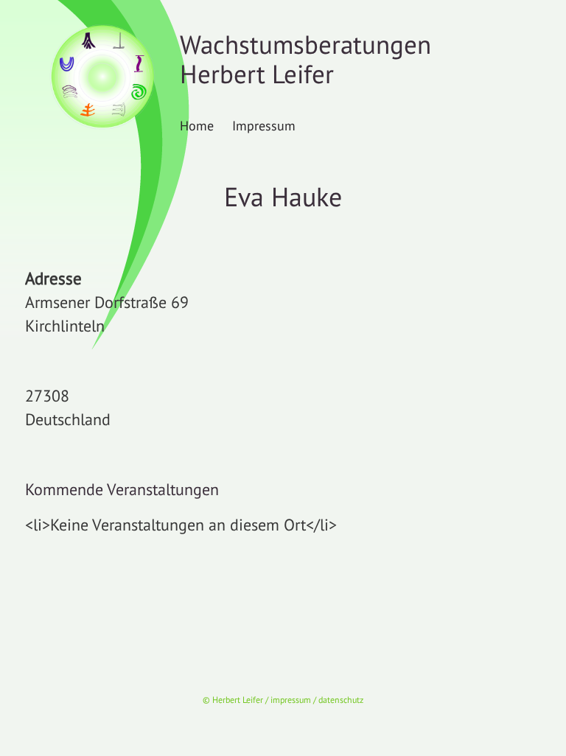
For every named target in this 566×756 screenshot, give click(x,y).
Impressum (264, 125)
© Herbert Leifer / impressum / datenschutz (283, 699)
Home (197, 125)
